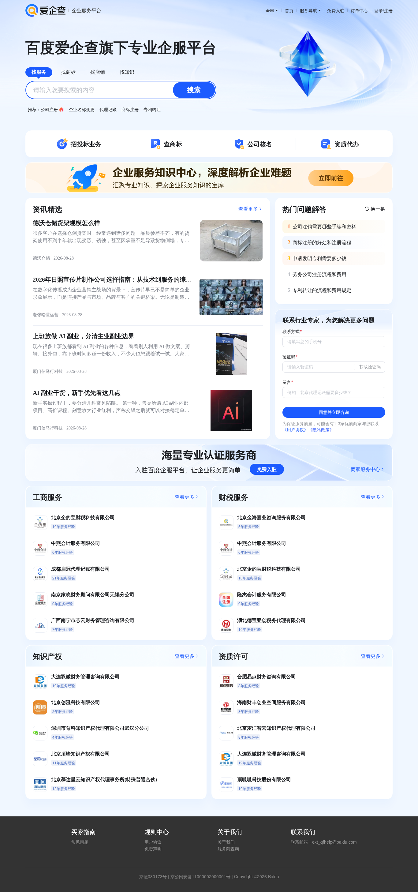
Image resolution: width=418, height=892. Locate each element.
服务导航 (308, 10)
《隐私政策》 (321, 429)
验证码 (288, 357)
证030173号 (155, 876)
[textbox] (120, 90)
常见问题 (79, 842)
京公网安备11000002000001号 (200, 876)
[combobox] (120, 90)
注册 (388, 10)
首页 (289, 10)
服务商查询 (228, 848)
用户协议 (153, 842)
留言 (286, 382)
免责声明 (153, 848)
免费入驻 (335, 10)
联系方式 (291, 331)
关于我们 (226, 842)
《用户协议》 (295, 429)
